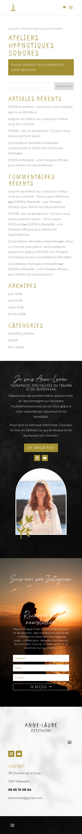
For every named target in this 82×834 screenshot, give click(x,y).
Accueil (13, 28)
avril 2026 (15, 300)
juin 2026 (15, 294)
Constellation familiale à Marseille (33, 241)
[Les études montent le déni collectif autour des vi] (63, 592)
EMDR (13, 340)
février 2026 (17, 314)
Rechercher (64, 86)
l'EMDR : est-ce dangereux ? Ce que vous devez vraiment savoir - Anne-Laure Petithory (39, 219)
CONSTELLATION (21, 333)
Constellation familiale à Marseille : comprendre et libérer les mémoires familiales (35, 148)
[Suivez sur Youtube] (45, 458)
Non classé (16, 347)
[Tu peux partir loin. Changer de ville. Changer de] (18, 592)
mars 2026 (16, 307)
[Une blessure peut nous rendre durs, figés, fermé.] (41, 592)
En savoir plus (41, 448)
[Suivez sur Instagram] (37, 458)
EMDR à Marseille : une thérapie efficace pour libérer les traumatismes (35, 229)
